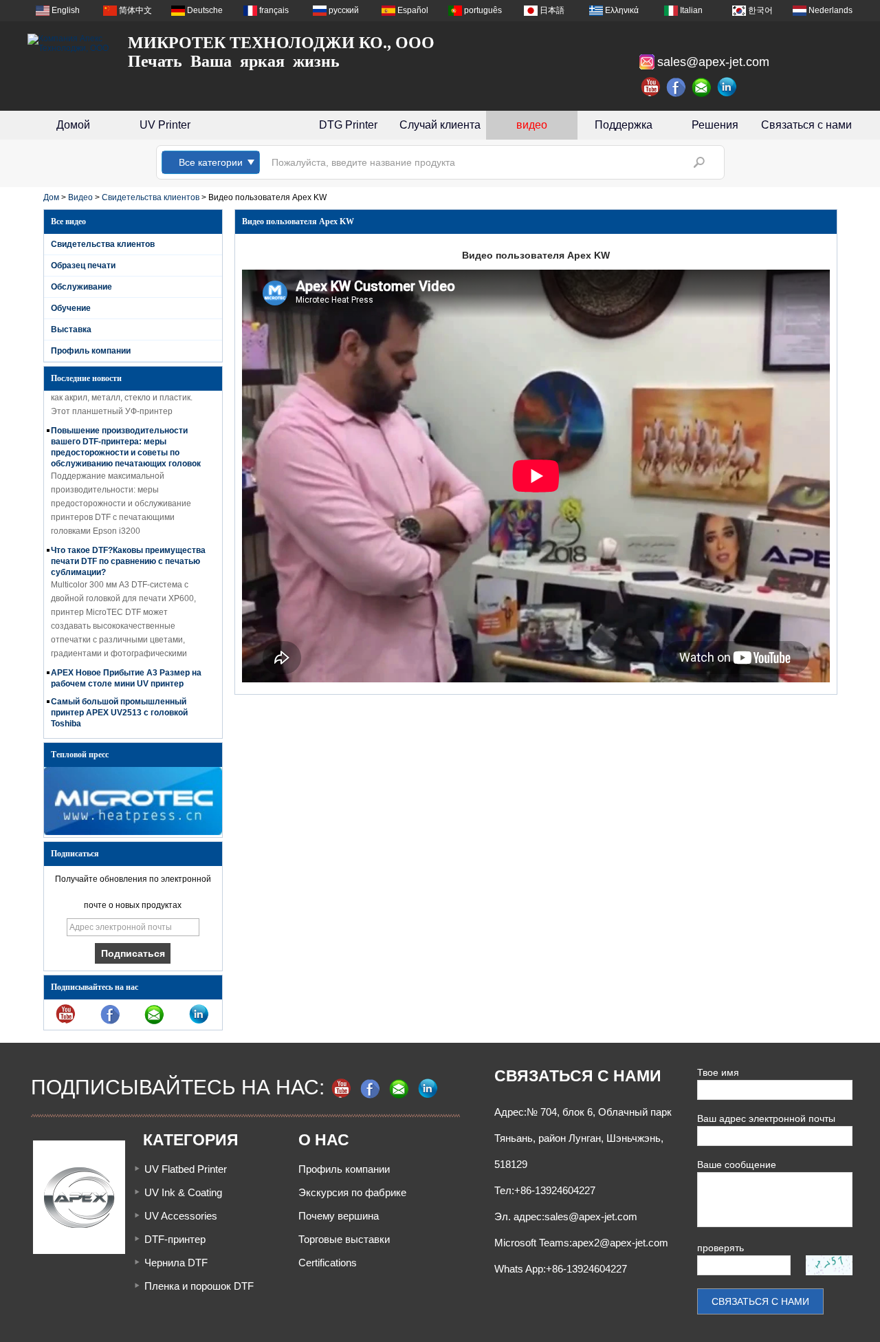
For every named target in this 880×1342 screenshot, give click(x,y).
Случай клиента (440, 125)
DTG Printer (348, 125)
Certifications (327, 1262)
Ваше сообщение (736, 1164)
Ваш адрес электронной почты (766, 1118)
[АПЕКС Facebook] (677, 87)
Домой (73, 125)
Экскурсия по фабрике (352, 1192)
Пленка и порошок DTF (199, 1286)
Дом (51, 197)
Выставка (71, 329)
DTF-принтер (175, 1239)
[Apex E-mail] (702, 87)
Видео (80, 197)
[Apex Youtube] (651, 87)
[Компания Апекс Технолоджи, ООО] (69, 43)
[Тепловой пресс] (133, 832)
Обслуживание (81, 287)
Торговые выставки (344, 1239)
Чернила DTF (176, 1262)
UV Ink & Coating (183, 1192)
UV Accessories (180, 1216)
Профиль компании (91, 351)
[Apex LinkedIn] (727, 87)
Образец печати (83, 265)
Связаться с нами (806, 125)
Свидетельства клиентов (150, 197)
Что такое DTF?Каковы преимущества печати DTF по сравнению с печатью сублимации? (128, 551)
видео (531, 125)
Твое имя (718, 1072)
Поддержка (623, 125)
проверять (720, 1247)
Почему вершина (338, 1216)
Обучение (71, 308)
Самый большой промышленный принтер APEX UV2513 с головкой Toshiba (119, 703)
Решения (715, 125)
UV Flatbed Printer (185, 1169)
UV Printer (165, 125)
